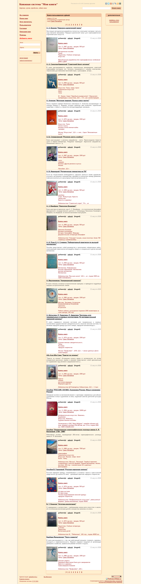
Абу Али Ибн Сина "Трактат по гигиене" (62, 355)
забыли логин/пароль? (26, 60)
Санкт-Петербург (56, 21)
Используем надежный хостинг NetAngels (110, 582)
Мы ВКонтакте (48, 576)
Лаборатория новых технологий (113, 581)
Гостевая (23, 28)
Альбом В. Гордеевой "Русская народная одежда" (67, 469)
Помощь (23, 35)
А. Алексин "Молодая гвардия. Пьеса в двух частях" (67, 100)
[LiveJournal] (115, 3)
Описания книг (25, 32)
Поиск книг (24, 18)
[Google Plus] (111, 3)
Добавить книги (26, 38)
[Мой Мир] (120, 3)
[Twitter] (108, 3)
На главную (24, 15)
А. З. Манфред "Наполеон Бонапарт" (61, 206)
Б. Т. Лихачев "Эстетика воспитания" (61, 504)
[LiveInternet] (113, 3)
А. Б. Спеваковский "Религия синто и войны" (64, 137)
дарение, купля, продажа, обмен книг (33, 8)
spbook (70, 38)
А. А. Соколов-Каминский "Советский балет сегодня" (68, 64)
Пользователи (25, 25)
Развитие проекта (24, 579)
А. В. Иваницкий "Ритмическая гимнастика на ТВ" (66, 171)
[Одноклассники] (118, 3)
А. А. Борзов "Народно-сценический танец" (64, 28)
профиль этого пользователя (114, 21)
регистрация (24, 58)
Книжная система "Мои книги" (38, 4)
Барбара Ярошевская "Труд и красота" (62, 537)
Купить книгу (62, 43)
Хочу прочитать (26, 22)
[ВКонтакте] (106, 3)
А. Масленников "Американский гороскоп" (63, 280)
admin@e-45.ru (33, 576)
